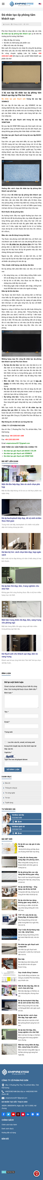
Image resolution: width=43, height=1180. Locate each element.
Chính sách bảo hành (9, 1125)
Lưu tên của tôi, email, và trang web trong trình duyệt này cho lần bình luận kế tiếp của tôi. (20, 745)
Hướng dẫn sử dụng (9, 1133)
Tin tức (7, 798)
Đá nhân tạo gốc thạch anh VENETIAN (18, 456)
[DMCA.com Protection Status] (8, 1172)
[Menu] (3, 4)
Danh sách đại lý (7, 1129)
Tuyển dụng (9, 802)
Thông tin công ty (11, 788)
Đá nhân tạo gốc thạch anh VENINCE (18, 453)
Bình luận (8, 693)
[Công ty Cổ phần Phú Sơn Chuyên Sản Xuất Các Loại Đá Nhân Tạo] (21, 4)
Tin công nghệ (10, 793)
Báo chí (7, 783)
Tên (6, 712)
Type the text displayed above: (16, 759)
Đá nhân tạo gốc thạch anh (14, 99)
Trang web (8, 732)
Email (7, 722)
